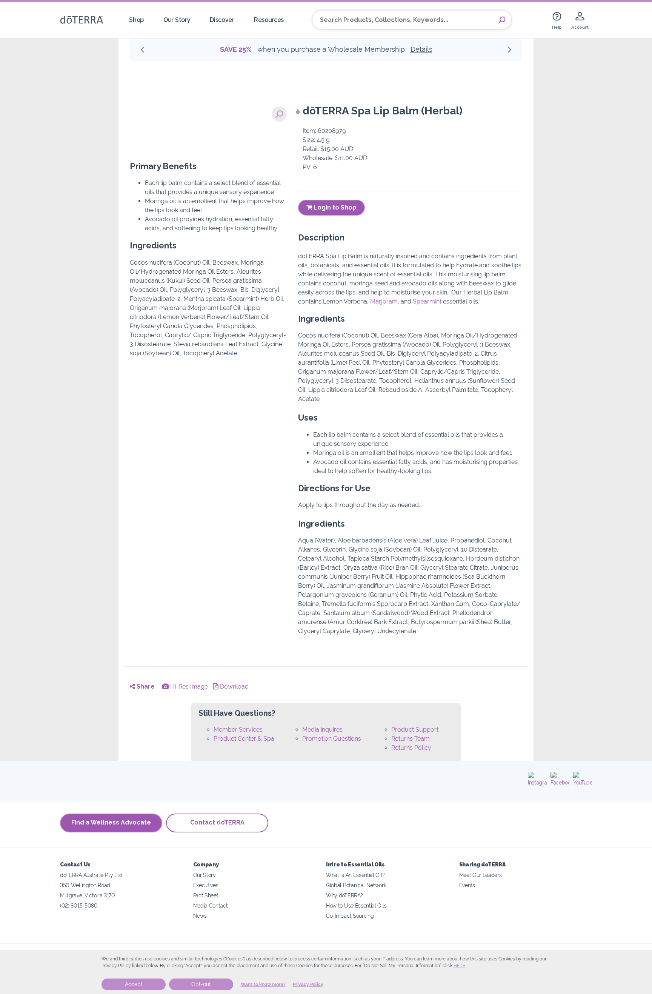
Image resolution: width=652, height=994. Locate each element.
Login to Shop (334, 207)
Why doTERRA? (344, 895)
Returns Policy (411, 747)
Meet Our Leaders (480, 875)
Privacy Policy (308, 984)
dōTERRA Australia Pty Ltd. (91, 875)
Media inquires (322, 729)
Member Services (238, 729)
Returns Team (410, 738)
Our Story (176, 19)
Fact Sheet (205, 895)
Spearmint (427, 301)
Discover (222, 19)
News (200, 915)
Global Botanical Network (356, 885)
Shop (136, 19)
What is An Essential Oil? (355, 875)
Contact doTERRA (217, 822)
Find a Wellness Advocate (111, 822)
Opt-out (201, 984)
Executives (205, 885)
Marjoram (384, 301)
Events (467, 885)
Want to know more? (263, 984)
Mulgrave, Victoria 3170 (87, 895)
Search (501, 20)
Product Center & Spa (244, 738)
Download (233, 686)
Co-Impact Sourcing (350, 915)
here (459, 965)
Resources (269, 19)
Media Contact (210, 905)
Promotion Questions (331, 738)
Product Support (414, 729)
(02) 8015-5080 (79, 905)
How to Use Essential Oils (356, 905)
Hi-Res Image (188, 686)
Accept (134, 984)
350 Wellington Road (85, 885)
